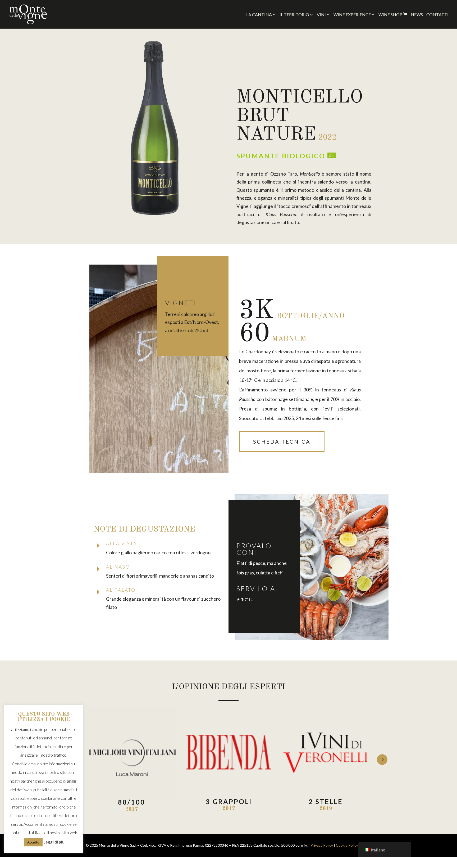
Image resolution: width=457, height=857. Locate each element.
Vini (321, 15)
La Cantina (259, 15)
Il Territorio (294, 15)
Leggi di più (54, 842)
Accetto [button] (33, 842)
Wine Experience (352, 15)
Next (382, 759)
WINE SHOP (392, 14)
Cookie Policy (347, 845)
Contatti (437, 15)
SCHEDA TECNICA (281, 441)
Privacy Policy (321, 845)
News (417, 15)
